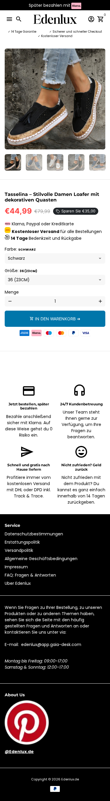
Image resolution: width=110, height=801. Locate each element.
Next (100, 99)
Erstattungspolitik (22, 542)
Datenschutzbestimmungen (34, 534)
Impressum (16, 567)
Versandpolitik (19, 550)
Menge (12, 292)
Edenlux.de (70, 779)
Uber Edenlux (18, 583)
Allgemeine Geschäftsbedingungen (41, 559)
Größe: (21, 271)
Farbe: (20, 249)
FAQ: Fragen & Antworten (30, 575)
